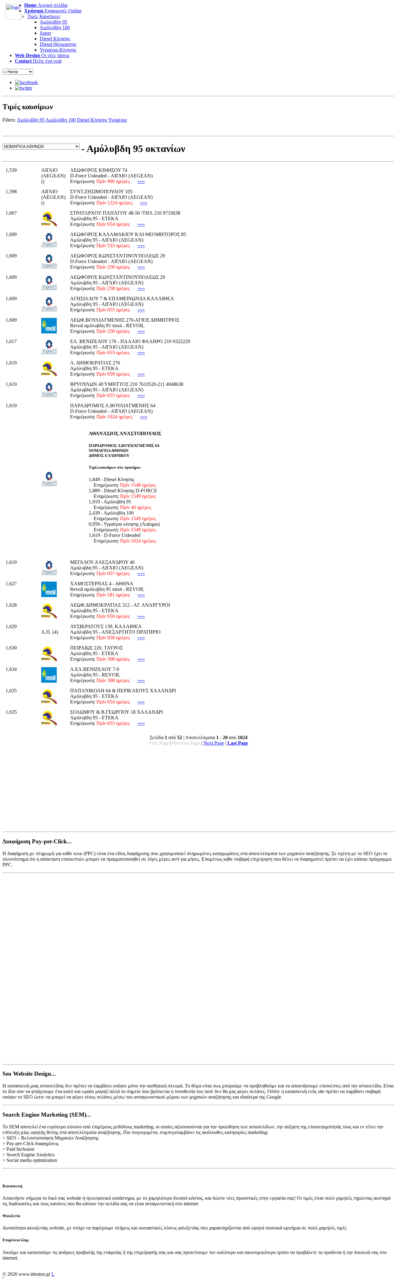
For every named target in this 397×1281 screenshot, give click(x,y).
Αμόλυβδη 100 (55, 27)
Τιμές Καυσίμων (43, 16)
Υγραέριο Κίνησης (58, 49)
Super (45, 33)
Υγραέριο (117, 120)
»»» (141, 181)
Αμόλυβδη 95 (53, 22)
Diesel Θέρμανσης (58, 44)
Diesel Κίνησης (55, 38)
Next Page (213, 743)
